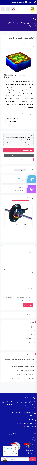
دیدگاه (31, 253)
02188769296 (31, 2)
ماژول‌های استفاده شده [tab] (26, 114)
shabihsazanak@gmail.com (18, 2)
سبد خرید (15, 437)
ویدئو (31, 346)
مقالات (31, 342)
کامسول (23, 170)
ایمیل (31, 281)
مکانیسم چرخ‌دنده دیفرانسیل (23, 224)
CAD (30, 47)
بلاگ (16, 431)
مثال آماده (17, 170)
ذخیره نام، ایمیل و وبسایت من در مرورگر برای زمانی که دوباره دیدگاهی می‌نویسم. (19, 299)
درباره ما (34, 437)
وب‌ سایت (30, 288)
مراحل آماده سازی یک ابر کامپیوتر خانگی (24, 374)
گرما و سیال (26, 47)
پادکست (31, 334)
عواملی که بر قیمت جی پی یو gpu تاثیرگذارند (23, 366)
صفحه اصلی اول (32, 431)
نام (32, 273)
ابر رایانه (31, 331)
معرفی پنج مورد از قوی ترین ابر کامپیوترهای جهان (22, 379)
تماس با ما (33, 434)
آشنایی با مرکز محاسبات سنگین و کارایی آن (24, 370)
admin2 (15, 44)
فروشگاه (34, 440)
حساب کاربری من (13, 434)
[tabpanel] (18, 121)
